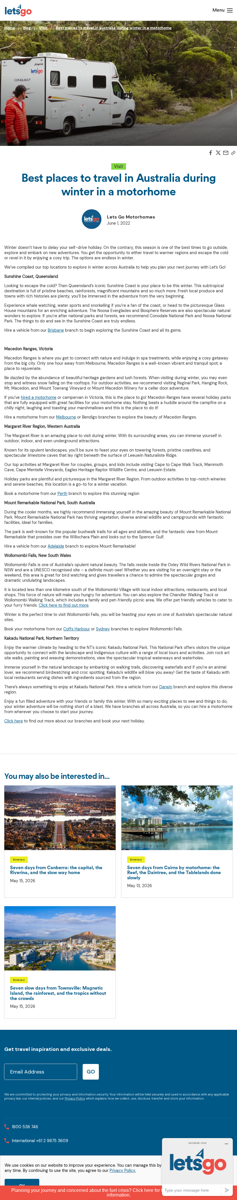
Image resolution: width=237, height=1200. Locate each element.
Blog (27, 27)
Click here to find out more (63, 605)
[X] (218, 154)
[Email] (225, 153)
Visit (43, 27)
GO (91, 1071)
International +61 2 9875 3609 (40, 1140)
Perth (62, 493)
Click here (13, 721)
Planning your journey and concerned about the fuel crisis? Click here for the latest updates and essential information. (118, 1192)
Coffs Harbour (76, 629)
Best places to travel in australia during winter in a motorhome (114, 27)
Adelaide (56, 546)
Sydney (103, 629)
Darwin (165, 686)
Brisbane (56, 330)
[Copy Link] (233, 153)
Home (9, 27)
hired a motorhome (38, 397)
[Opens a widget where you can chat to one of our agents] (197, 1167)
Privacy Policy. (123, 1170)
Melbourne (66, 417)
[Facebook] (210, 153)
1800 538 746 (25, 1126)
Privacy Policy (75, 1098)
